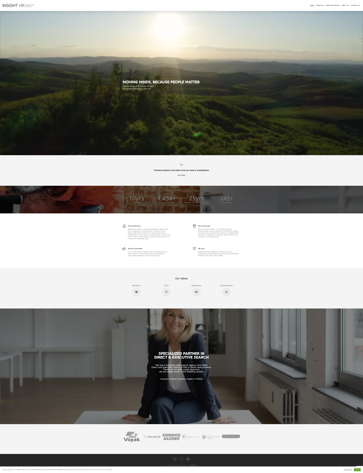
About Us (345, 5)
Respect (136, 285)
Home (312, 5)
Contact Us (355, 5)
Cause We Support (332, 5)
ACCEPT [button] (357, 469)
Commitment (226, 285)
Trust (166, 285)
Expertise (320, 5)
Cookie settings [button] (348, 469)
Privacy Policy (193, 465)
